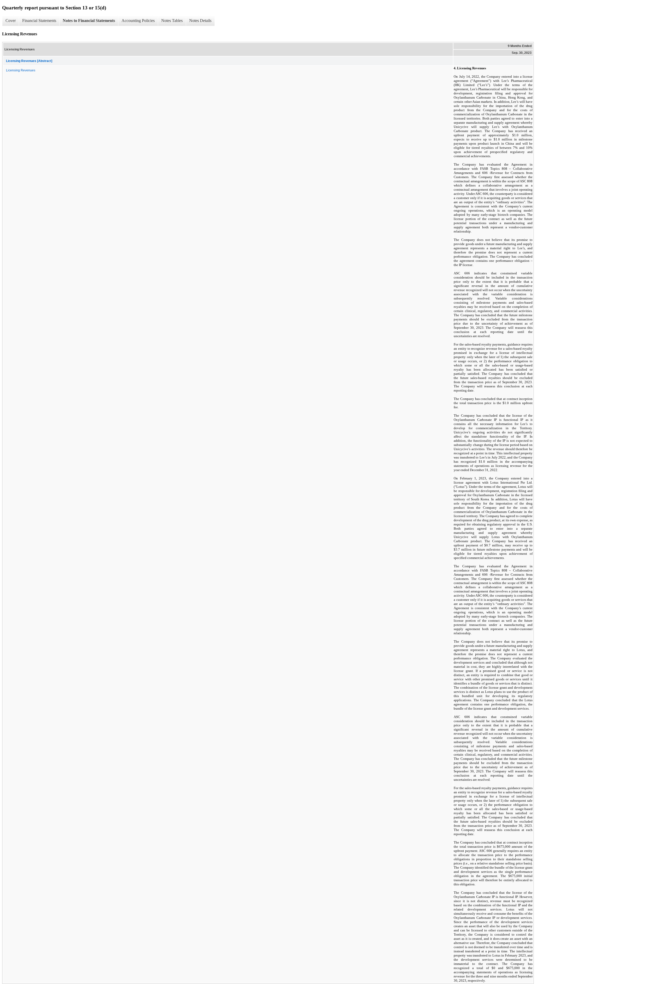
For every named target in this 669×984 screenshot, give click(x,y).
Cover (10, 20)
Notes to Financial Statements (89, 20)
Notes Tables (172, 20)
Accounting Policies (138, 20)
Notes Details (200, 20)
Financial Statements (39, 20)
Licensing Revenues (20, 70)
